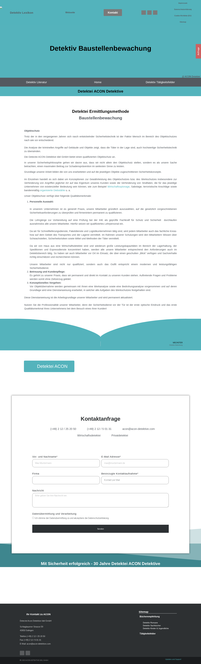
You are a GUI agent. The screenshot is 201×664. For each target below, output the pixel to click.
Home (97, 82)
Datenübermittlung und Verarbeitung (54, 514)
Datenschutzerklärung (183, 9)
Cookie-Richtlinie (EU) (182, 16)
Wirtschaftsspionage (118, 186)
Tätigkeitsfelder (148, 633)
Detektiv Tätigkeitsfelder (160, 82)
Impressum (182, 3)
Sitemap (183, 22)
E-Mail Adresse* (111, 457)
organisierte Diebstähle (52, 190)
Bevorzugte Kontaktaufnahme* (119, 473)
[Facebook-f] (22, 653)
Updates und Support (173, 659)
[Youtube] (149, 12)
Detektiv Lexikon (21, 12)
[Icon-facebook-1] (143, 12)
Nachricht (38, 490)
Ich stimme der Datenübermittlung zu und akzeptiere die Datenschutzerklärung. (72, 518)
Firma (35, 473)
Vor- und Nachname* (45, 457)
